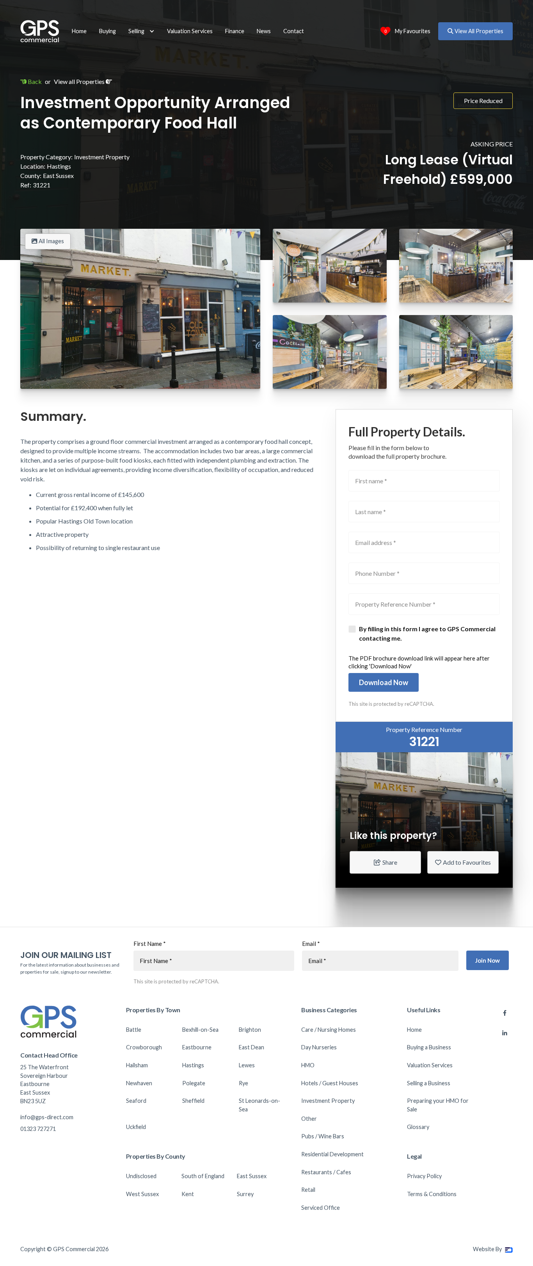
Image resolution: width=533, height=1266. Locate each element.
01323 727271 (38, 1128)
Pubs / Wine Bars (322, 1136)
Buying (107, 31)
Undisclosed (141, 1176)
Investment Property (328, 1100)
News (264, 31)
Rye (243, 1083)
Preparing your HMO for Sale (438, 1105)
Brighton (250, 1029)
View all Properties (83, 81)
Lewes (247, 1065)
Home (79, 31)
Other (309, 1118)
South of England (202, 1176)
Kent (187, 1194)
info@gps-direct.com (46, 1117)
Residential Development (332, 1154)
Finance (234, 31)
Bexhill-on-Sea (200, 1029)
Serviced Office (320, 1207)
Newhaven (139, 1083)
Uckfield (136, 1127)
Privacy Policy (424, 1176)
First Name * (149, 943)
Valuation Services (190, 31)
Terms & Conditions (432, 1194)
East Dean (251, 1047)
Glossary (418, 1127)
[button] (141, 31)
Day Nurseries (319, 1047)
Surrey (245, 1194)
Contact (293, 31)
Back (31, 81)
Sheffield (193, 1100)
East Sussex (251, 1176)
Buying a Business (429, 1047)
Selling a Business (428, 1083)
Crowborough (144, 1047)
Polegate (193, 1083)
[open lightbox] (140, 309)
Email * (311, 943)
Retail (308, 1189)
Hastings (193, 1065)
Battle (133, 1029)
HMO (307, 1065)
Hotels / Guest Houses (329, 1083)
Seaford (136, 1100)
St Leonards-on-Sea (259, 1105)
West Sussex (142, 1194)
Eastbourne (196, 1047)
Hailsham (137, 1065)
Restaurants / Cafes (326, 1172)
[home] (39, 31)
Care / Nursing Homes (328, 1029)
